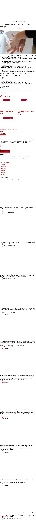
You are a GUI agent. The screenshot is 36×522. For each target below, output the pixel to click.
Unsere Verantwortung (5, 162)
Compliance (3, 170)
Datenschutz (20, 179)
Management (3, 168)
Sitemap (8, 179)
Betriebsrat (3, 172)
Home (11, 21)
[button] (3, 133)
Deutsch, (1, 88)
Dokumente (14, 179)
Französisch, (9, 88)
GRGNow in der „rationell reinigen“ (6, 111)
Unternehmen (3, 166)
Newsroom (3, 164)
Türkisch (19, 88)
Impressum (27, 179)
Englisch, (4, 88)
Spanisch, (13, 88)
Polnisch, (16, 88)
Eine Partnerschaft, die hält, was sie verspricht (9, 129)
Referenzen (3, 174)
